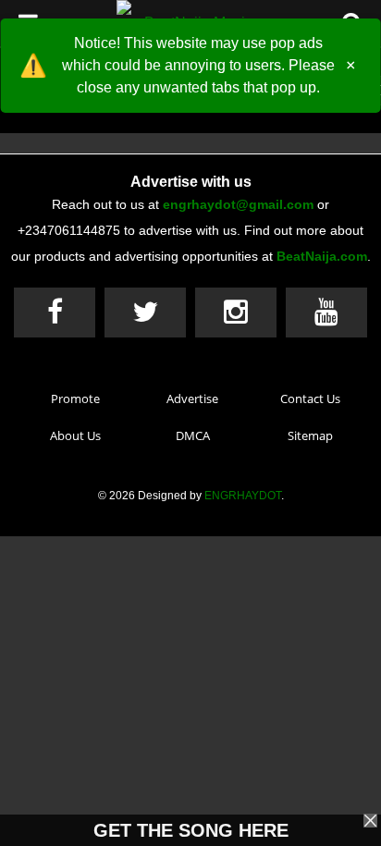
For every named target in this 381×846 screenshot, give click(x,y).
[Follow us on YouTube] (326, 312)
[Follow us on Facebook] (54, 312)
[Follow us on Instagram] (236, 312)
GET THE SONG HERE (191, 830)
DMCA (193, 435)
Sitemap (310, 435)
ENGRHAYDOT (242, 495)
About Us (75, 435)
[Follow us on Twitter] (145, 312)
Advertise (192, 398)
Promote (75, 398)
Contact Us (310, 398)
